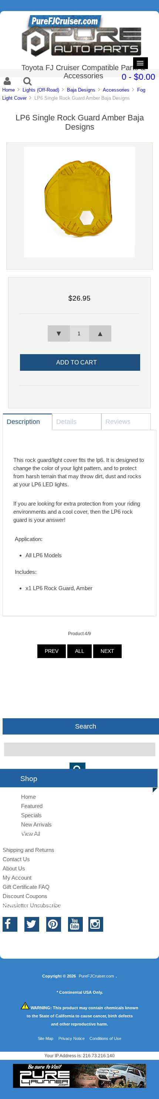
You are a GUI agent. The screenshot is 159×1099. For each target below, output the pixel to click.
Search (85, 726)
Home (8, 90)
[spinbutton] (79, 333)
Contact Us (16, 859)
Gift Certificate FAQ (26, 887)
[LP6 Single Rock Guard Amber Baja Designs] (79, 256)
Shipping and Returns (28, 850)
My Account (17, 877)
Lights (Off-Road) (41, 90)
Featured (32, 806)
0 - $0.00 (138, 77)
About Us (14, 868)
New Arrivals (36, 824)
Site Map (45, 1038)
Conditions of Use (105, 1038)
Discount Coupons (25, 896)
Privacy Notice (71, 1038)
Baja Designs (81, 90)
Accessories (116, 90)
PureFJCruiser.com (96, 976)
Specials (31, 815)
